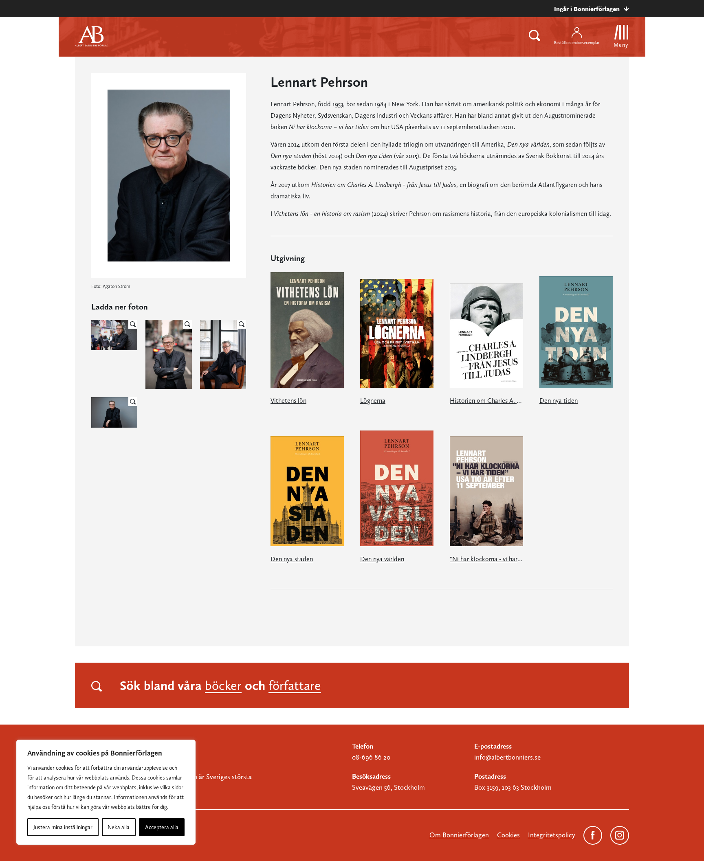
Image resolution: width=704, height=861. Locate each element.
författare (294, 685)
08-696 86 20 (371, 757)
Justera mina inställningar (62, 827)
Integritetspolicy (551, 835)
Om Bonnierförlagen (459, 835)
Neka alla (119, 827)
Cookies (508, 835)
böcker (223, 685)
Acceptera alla (161, 827)
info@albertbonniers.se (507, 757)
